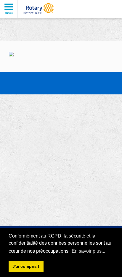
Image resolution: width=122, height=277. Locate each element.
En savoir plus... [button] (88, 251)
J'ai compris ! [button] (25, 266)
